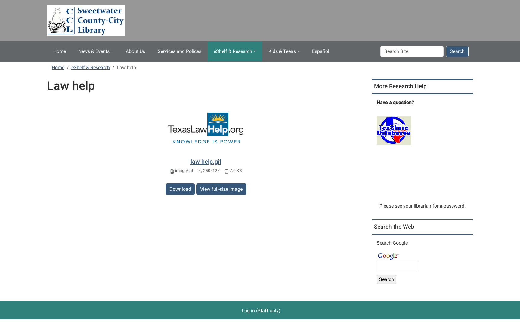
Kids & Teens (282, 51)
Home (59, 51)
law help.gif (205, 161)
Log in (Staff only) (261, 310)
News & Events (94, 51)
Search (457, 51)
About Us (135, 51)
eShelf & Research (233, 51)
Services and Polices (179, 51)
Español (320, 51)
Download (180, 189)
